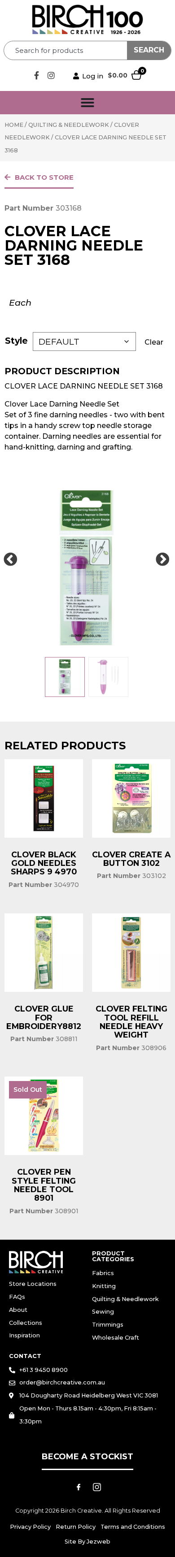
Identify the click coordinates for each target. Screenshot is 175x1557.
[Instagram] (51, 75)
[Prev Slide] (10, 560)
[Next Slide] (162, 560)
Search (149, 50)
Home (13, 124)
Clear (153, 342)
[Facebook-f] (36, 75)
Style (16, 340)
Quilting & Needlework (68, 124)
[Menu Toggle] (87, 102)
